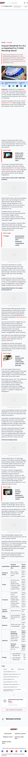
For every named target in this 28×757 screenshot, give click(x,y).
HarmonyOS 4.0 (21, 317)
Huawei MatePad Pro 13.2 (9, 671)
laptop (17, 283)
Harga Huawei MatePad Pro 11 (10, 687)
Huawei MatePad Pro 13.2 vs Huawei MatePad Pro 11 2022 (12, 690)
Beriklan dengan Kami (6, 742)
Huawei (24, 91)
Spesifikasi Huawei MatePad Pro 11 (11, 684)
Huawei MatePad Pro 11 (8, 679)
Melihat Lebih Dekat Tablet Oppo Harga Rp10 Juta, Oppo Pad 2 (20, 156)
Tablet (12, 669)
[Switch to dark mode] (24, 3)
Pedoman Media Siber (19, 737)
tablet (3, 91)
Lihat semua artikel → (13, 704)
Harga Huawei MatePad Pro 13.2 (11, 676)
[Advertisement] (14, 26)
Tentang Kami (8, 733)
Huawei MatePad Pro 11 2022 (10, 169)
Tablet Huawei (21, 669)
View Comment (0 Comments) (14, 710)
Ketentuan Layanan (20, 733)
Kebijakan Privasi (7, 737)
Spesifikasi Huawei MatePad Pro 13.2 (12, 674)
